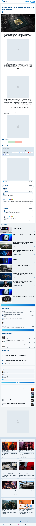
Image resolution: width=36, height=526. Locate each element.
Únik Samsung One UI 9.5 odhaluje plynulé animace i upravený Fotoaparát (25, 515)
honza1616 (6, 199)
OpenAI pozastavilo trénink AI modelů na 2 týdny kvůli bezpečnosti (23, 251)
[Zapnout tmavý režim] (28, 1)
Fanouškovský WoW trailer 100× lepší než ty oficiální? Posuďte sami (25, 457)
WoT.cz (3, 404)
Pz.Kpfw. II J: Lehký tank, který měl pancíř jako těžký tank (26, 493)
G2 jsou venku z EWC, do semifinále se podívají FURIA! (9, 457)
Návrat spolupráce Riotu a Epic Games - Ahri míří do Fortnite (9, 495)
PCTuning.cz (4, 400)
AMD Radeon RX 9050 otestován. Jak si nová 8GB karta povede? (23, 297)
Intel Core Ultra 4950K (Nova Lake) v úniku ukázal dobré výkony (24, 235)
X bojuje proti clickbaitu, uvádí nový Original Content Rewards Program (22, 282)
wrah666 (6, 181)
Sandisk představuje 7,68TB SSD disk (8, 473)
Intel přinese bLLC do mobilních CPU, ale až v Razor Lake (22, 258)
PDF (13, 102)
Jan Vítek (5, 11)
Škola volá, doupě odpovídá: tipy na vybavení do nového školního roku (26, 513)
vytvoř (27, 150)
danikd (6, 188)
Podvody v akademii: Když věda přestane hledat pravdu (12, 399)
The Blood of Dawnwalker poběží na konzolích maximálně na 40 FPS (9, 513)
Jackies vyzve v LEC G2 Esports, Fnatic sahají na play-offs (9, 491)
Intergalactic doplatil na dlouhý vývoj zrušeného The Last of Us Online (9, 515)
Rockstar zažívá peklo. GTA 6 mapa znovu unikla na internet (9, 454)
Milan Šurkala (15, 231)
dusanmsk (7, 211)
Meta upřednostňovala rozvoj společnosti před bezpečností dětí (9, 476)
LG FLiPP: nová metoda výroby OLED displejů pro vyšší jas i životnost (23, 228)
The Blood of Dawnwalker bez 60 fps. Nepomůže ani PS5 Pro (26, 454)
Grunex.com (4, 389)
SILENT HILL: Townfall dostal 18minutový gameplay (25, 471)
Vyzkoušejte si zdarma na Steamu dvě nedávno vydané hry (12, 395)
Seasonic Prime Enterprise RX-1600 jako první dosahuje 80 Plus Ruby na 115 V (23, 274)
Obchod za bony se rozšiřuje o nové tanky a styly (26, 495)
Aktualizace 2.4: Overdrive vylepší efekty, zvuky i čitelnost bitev (13, 403)
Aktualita (5, 5)
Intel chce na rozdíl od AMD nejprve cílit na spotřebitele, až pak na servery (22, 289)
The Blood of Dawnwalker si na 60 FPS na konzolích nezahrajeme (13, 388)
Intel (12, 5)
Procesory (8, 5)
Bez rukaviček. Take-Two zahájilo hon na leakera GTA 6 (25, 451)
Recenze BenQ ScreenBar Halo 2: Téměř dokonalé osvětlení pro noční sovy (24, 266)
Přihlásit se (32, 1)
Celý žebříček (18, 382)
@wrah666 (5, 189)
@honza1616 (6, 212)
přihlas (17, 150)
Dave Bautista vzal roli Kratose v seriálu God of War (26, 476)
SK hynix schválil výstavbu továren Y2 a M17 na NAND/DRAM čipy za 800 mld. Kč (23, 243)
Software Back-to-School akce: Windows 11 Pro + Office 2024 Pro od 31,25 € (26, 510)
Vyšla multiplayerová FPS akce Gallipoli (25, 473)
